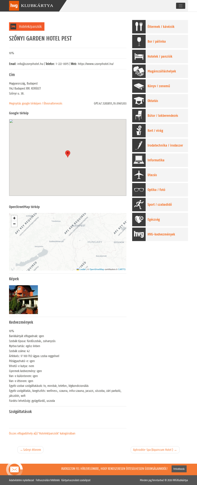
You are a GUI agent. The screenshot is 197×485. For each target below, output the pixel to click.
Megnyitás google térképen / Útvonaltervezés (35, 103)
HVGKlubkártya (180, 480)
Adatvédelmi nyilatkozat (21, 480)
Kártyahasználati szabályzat (75, 480)
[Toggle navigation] (180, 6)
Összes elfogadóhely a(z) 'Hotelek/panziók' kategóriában (42, 433)
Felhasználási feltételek (48, 480)
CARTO (121, 269)
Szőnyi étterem (32, 450)
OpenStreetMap (96, 269)
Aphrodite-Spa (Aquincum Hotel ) (153, 450)
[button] (14, 218)
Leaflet (82, 269)
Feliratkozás (179, 468)
